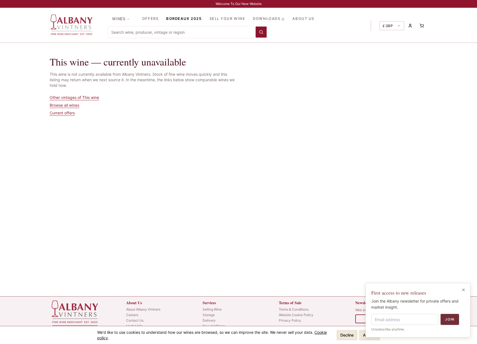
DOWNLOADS (266, 18)
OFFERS (150, 18)
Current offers (62, 113)
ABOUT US (303, 18)
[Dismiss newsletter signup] (463, 289)
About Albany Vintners (143, 309)
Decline (347, 335)
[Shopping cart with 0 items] (421, 25)
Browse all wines (64, 105)
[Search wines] (261, 32)
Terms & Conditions (294, 309)
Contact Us (135, 320)
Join (450, 319)
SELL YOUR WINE (227, 18)
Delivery (209, 320)
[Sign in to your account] (410, 25)
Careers (132, 315)
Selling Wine (212, 309)
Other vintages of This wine (74, 97)
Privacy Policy (290, 320)
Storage (209, 315)
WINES (119, 18)
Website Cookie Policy (296, 315)
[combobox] (181, 32)
